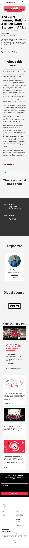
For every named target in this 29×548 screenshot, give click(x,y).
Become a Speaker (19, 515)
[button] (22, 2)
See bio (14, 277)
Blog (16, 522)
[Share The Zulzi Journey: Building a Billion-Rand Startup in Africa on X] (6, 52)
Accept (14, 540)
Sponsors (4, 516)
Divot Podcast (18, 525)
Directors (4, 518)
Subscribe (14, 493)
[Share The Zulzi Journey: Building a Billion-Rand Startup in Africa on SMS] (15, 52)
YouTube (17, 524)
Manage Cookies (14, 545)
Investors (4, 513)
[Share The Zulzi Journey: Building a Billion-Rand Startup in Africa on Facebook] (2, 52)
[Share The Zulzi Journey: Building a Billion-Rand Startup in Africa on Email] (12, 52)
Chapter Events (19, 514)
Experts (3, 514)
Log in (25, 2)
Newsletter (18, 521)
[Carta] (14, 306)
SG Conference (19, 513)
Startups (3, 515)
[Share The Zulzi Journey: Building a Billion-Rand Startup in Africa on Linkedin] (9, 52)
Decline (14, 542)
